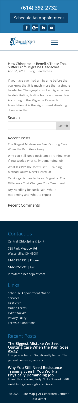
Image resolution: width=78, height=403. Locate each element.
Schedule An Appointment (39, 18)
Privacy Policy (17, 318)
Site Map (29, 394)
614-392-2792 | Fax (21, 267)
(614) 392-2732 (39, 7)
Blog (32, 71)
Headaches (44, 71)
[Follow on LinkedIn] (43, 27)
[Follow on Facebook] (26, 27)
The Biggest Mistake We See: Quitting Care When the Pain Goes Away (38, 347)
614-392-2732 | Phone (23, 260)
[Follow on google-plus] (35, 27)
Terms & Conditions (21, 323)
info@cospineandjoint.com (26, 274)
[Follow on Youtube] (51, 27)
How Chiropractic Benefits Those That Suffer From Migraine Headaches (37, 65)
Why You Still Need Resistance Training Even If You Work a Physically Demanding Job (35, 371)
